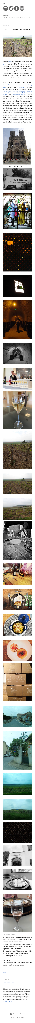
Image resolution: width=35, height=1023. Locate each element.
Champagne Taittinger (10, 92)
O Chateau (20, 87)
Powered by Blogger (19, 1013)
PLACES (12, 18)
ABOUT (22, 18)
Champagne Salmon (19, 94)
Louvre (5, 64)
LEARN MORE (8, 1002)
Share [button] (4, 972)
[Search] (31, 3)
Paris (10, 61)
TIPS (17, 18)
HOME (5, 18)
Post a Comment (8, 982)
